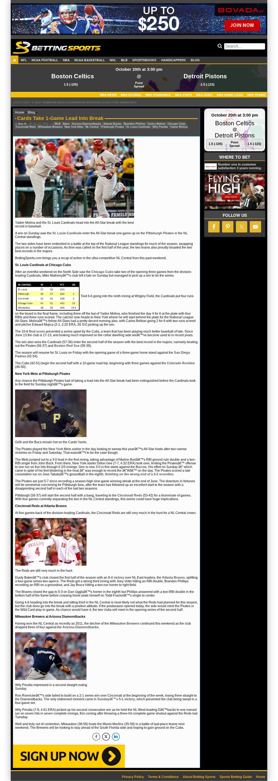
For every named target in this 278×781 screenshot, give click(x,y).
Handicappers (173, 60)
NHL (113, 60)
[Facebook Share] (96, 737)
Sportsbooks (144, 60)
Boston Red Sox (67, 345)
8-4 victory (116, 577)
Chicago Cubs (176, 123)
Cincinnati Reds (26, 126)
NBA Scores (131, 95)
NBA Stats (183, 95)
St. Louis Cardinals (138, 126)
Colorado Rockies (181, 363)
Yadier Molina (178, 126)
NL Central (92, 126)
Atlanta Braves (112, 123)
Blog (195, 60)
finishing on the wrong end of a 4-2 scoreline (139, 474)
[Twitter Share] (106, 737)
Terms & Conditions (163, 777)
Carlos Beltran (156, 123)
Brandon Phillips (134, 123)
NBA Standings (158, 95)
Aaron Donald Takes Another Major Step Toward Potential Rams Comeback (88, 102)
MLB (124, 60)
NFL (24, 60)
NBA (66, 60)
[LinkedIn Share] (116, 737)
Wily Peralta (160, 126)
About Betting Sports (199, 777)
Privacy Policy (133, 777)
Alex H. (22, 123)
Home (19, 112)
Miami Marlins (113, 724)
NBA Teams (256, 95)
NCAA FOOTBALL (45, 60)
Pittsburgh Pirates (112, 126)
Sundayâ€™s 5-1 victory (116, 699)
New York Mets (74, 126)
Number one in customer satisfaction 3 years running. (240, 166)
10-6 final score (33, 331)
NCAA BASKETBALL (89, 60)
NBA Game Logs (230, 95)
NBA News (108, 95)
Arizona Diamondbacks (86, 123)
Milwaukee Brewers (50, 126)
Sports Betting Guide (236, 777)
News (66, 123)
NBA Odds (204, 95)
